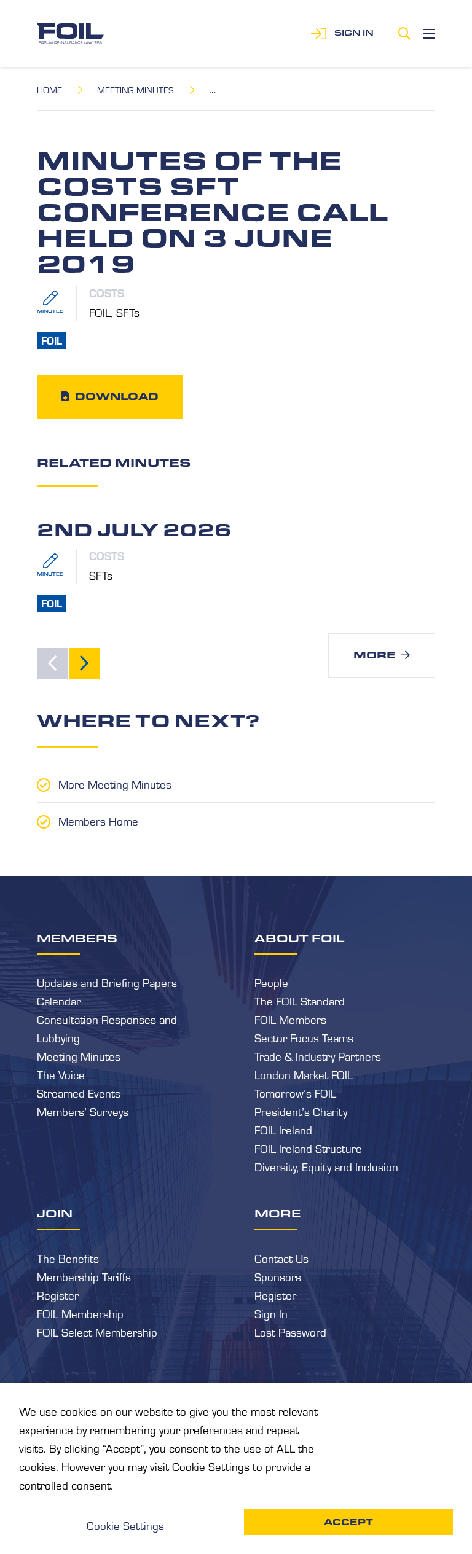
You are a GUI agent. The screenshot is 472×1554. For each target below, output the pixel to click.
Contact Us (281, 1258)
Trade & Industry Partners (317, 1056)
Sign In (271, 1313)
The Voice (61, 1074)
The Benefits (68, 1258)
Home (49, 90)
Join (55, 1213)
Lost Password (290, 1332)
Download (117, 396)
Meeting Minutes (135, 90)
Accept (348, 1522)
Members (77, 938)
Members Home (98, 821)
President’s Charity (300, 1111)
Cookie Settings (125, 1525)
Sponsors (277, 1276)
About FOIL (299, 938)
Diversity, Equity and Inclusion (326, 1166)
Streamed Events (78, 1093)
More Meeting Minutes (114, 784)
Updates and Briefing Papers (107, 982)
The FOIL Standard (299, 1001)
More (374, 655)
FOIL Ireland (283, 1130)
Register (58, 1295)
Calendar (59, 1001)
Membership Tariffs (84, 1276)
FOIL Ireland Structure (308, 1148)
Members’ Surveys (82, 1111)
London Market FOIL (303, 1074)
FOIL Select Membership (97, 1332)
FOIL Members (290, 1019)
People (271, 982)
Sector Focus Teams (303, 1037)
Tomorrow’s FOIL (295, 1093)
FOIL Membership (80, 1313)
